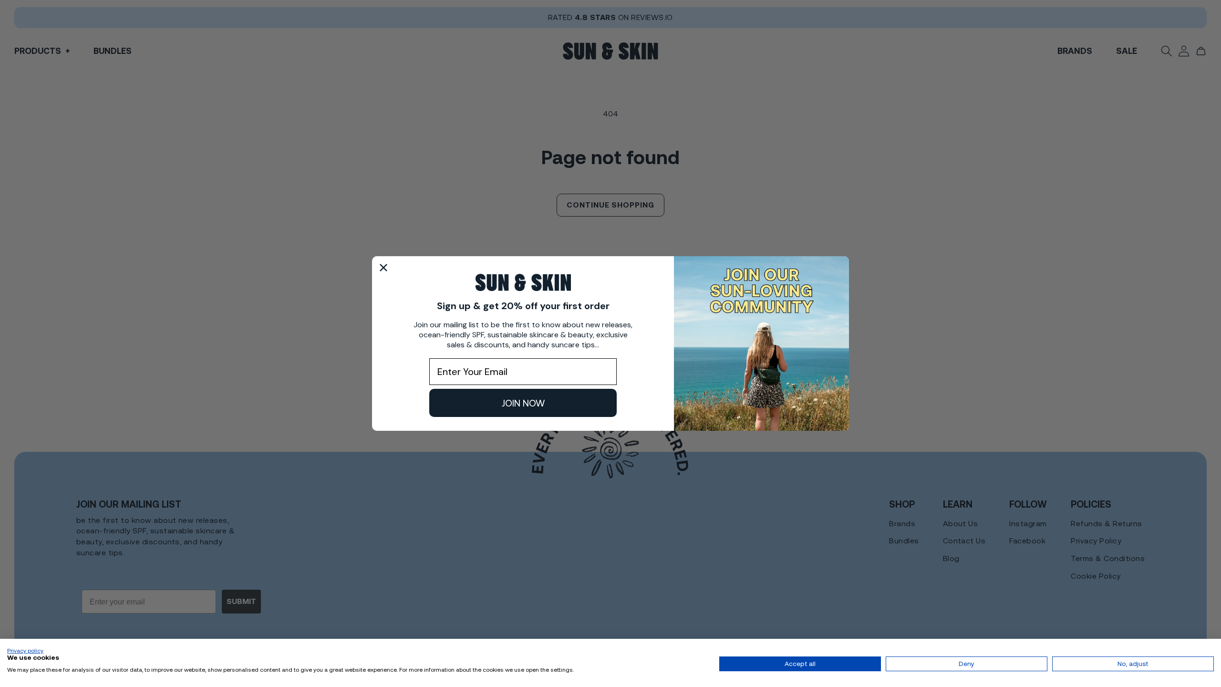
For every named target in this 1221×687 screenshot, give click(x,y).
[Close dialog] (383, 267)
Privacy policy (25, 650)
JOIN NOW (523, 403)
